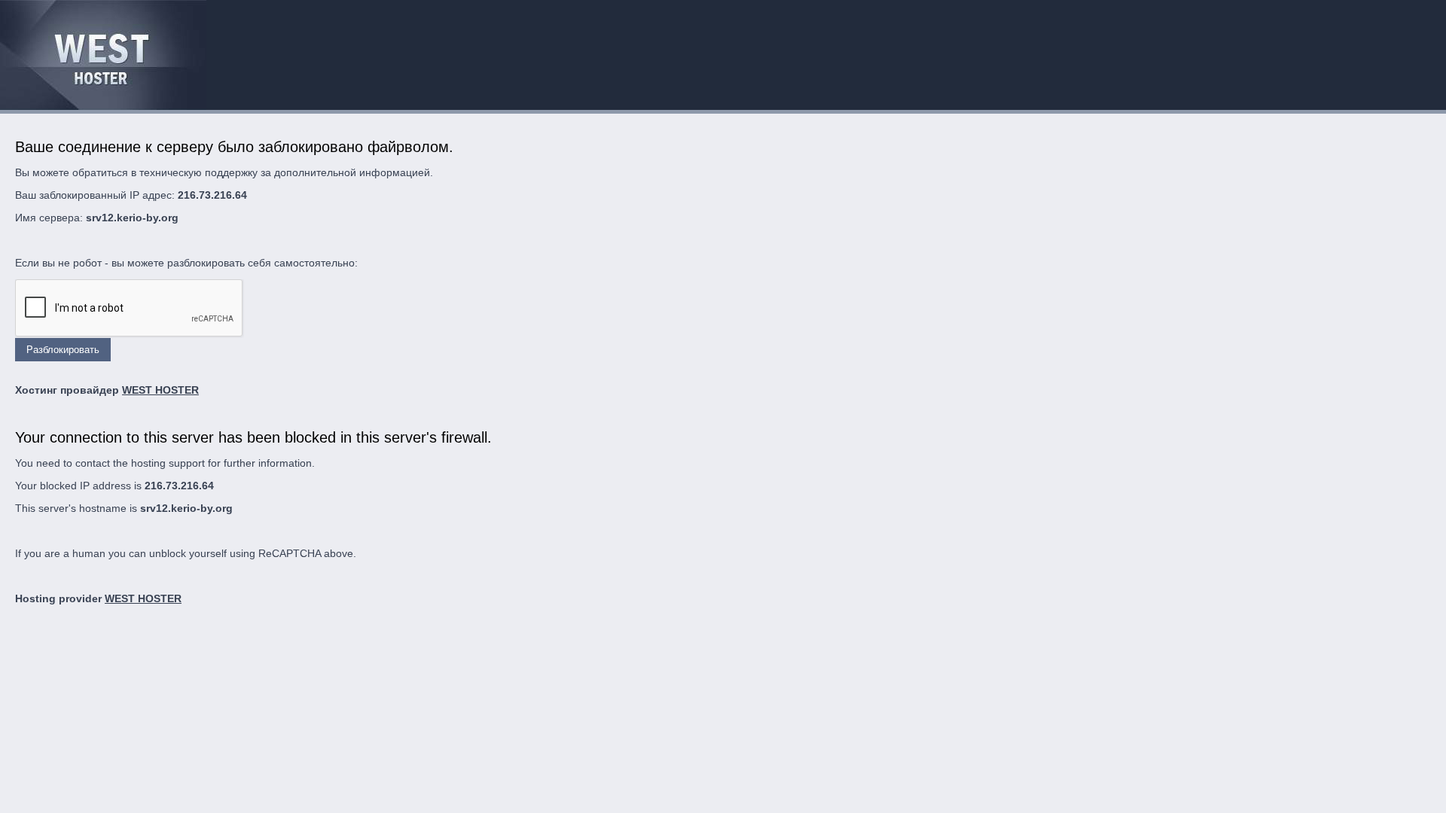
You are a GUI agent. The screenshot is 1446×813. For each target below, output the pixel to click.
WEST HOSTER (160, 390)
